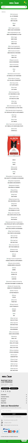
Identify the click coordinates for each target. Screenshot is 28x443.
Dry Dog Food (14, 242)
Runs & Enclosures (14, 333)
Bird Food (14, 43)
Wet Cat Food (14, 365)
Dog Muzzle (14, 219)
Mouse (14, 297)
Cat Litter (14, 103)
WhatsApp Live (14, 388)
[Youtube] (9, 391)
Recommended (14, 329)
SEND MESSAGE (5, 388)
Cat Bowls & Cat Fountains (14, 75)
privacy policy (18, 416)
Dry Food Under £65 (14, 246)
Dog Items (14, 205)
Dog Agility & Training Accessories (14, 178)
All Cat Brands (14, 16)
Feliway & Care (14, 251)
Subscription (14, 356)
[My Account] (7, 441)
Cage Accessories (14, 62)
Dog (14, 173)
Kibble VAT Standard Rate (14, 288)
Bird (14, 25)
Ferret (14, 256)
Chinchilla (14, 130)
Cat (14, 71)
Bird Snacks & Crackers (14, 52)
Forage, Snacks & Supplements (14, 260)
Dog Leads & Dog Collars (14, 214)
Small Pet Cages (14, 343)
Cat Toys (14, 116)
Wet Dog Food (14, 370)
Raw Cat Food (14, 320)
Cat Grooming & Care (14, 94)
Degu (14, 164)
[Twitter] (3, 391)
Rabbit (14, 311)
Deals (14, 159)
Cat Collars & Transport (14, 80)
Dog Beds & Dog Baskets (14, 182)
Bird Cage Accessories (14, 30)
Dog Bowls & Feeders (14, 187)
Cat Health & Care (14, 98)
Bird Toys (14, 57)
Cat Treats (14, 121)
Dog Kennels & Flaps (14, 210)
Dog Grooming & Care (14, 201)
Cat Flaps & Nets (14, 84)
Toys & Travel (14, 361)
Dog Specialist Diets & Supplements (14, 224)
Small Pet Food (14, 347)
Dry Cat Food (14, 237)
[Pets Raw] (14, 3)
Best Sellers (14, 20)
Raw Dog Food (14, 324)
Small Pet (14, 338)
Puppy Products (14, 306)
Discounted (14, 169)
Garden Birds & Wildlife (14, 265)
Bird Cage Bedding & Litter (14, 34)
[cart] (26, 3)
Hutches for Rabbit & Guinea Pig (14, 283)
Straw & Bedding (14, 352)
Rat (14, 315)
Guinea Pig (14, 274)
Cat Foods (14, 89)
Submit (14, 414)
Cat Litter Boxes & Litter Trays (14, 107)
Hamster (14, 279)
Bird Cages (14, 39)
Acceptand (12, 416)
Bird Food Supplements (14, 48)
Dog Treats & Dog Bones (14, 233)
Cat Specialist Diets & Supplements (14, 112)
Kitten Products (14, 292)
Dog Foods (14, 196)
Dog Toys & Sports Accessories (14, 228)
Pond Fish (14, 301)
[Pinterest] (7, 391)
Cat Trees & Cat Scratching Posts (14, 126)
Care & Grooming (14, 66)
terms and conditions (10, 416)
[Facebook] (1, 391)
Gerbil (14, 269)
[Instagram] (5, 391)
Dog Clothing (14, 191)
